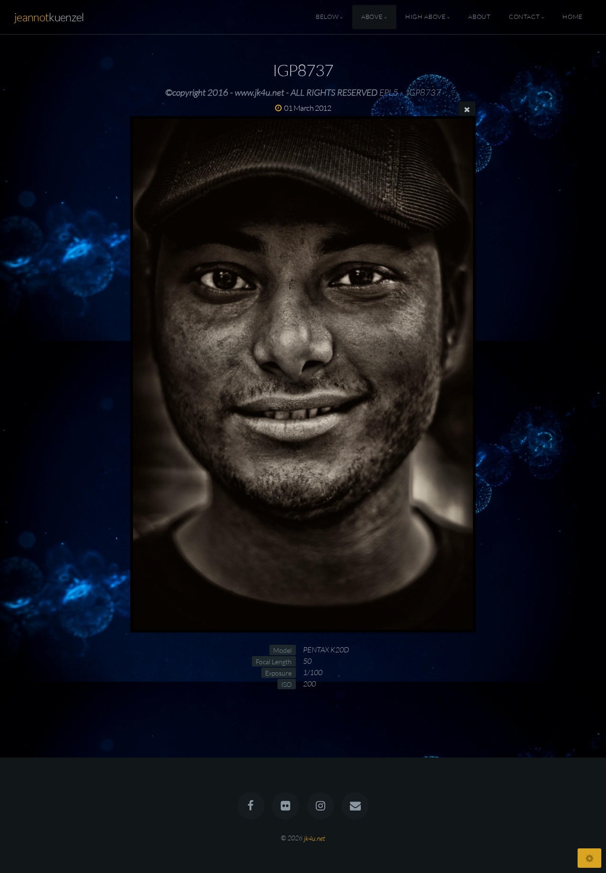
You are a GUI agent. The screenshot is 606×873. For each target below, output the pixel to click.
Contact (524, 17)
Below (327, 17)
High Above (425, 17)
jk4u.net (314, 838)
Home (572, 17)
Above (372, 17)
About (479, 17)
